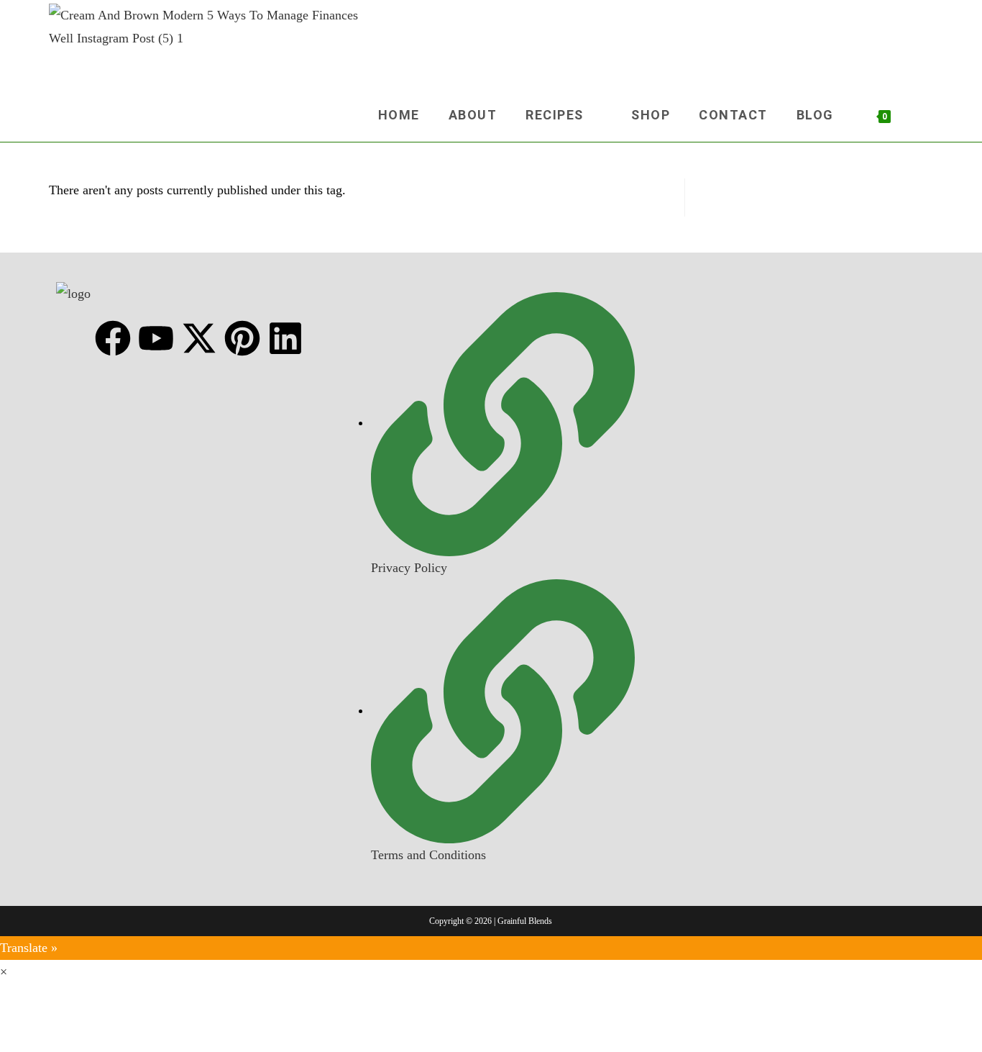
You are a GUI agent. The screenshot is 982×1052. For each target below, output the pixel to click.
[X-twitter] (199, 338)
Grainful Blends (524, 921)
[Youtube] (156, 338)
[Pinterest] (242, 338)
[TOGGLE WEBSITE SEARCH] (924, 115)
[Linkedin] (285, 338)
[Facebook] (113, 338)
